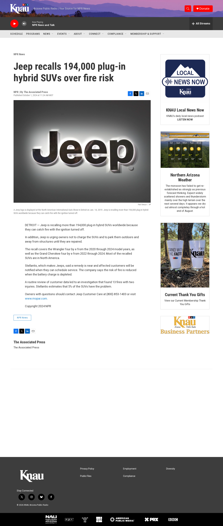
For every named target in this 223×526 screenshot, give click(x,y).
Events (62, 34)
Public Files (85, 476)
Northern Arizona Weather (185, 177)
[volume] (24, 23)
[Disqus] (111, 413)
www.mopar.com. (36, 298)
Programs (33, 34)
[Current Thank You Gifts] (185, 255)
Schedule (16, 34)
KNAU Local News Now (185, 110)
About (78, 34)
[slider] (29, 23)
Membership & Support (145, 34)
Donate (204, 8)
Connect (95, 34)
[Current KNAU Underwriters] (185, 325)
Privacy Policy (87, 469)
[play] (14, 24)
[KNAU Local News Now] (185, 78)
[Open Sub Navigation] (52, 34)
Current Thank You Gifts (185, 294)
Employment (129, 469)
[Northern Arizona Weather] (185, 150)
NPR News (19, 54)
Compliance (115, 34)
